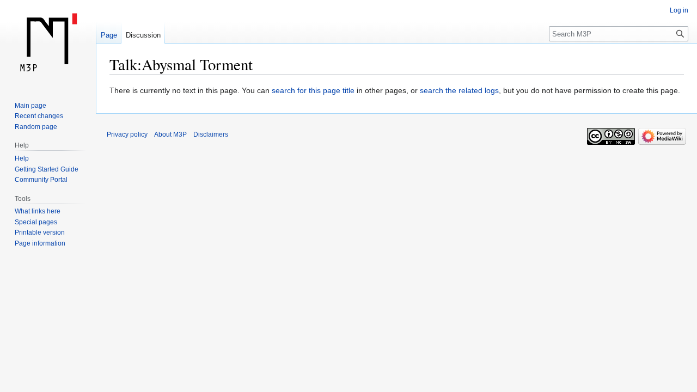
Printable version (40, 232)
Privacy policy (127, 134)
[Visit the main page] (47, 43)
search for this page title (313, 90)
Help (22, 158)
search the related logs (459, 90)
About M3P (170, 134)
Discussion (143, 35)
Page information (40, 243)
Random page (36, 127)
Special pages (36, 222)
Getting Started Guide (46, 169)
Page (109, 35)
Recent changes (39, 116)
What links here (37, 211)
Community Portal (41, 179)
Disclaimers (210, 134)
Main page (30, 105)
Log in (679, 10)
